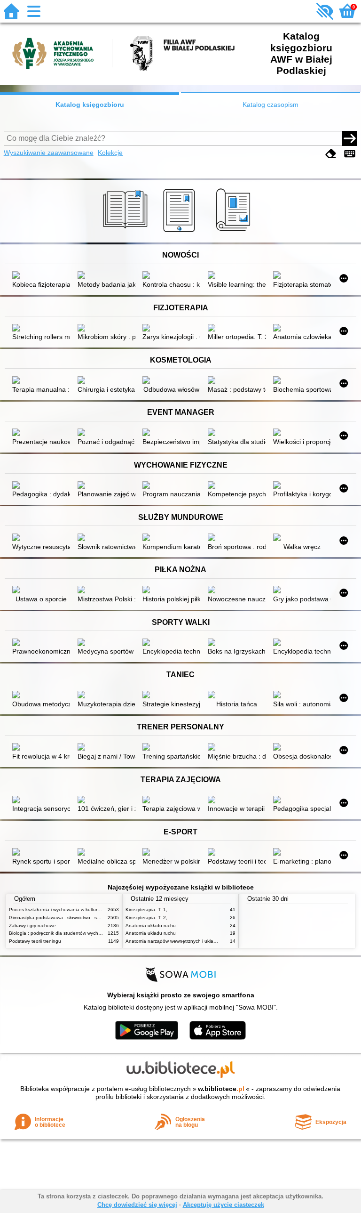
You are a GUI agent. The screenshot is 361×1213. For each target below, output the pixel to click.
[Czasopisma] (235, 232)
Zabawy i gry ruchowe (32, 925)
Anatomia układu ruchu (151, 925)
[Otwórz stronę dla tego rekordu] (41, 276)
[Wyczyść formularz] (330, 154)
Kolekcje (110, 152)
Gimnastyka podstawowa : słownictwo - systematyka (65, 917)
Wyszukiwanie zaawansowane (49, 152)
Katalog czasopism (270, 104)
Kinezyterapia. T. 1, (146, 909)
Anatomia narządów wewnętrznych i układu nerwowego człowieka (196, 941)
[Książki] (127, 232)
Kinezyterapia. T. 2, (146, 917)
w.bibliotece (221, 1088)
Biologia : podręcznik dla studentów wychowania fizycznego (73, 933)
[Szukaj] (349, 138)
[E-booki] (181, 232)
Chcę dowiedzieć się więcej (137, 1204)
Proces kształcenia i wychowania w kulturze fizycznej (65, 909)
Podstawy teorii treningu (35, 941)
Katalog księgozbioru (89, 104)
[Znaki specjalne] (349, 154)
